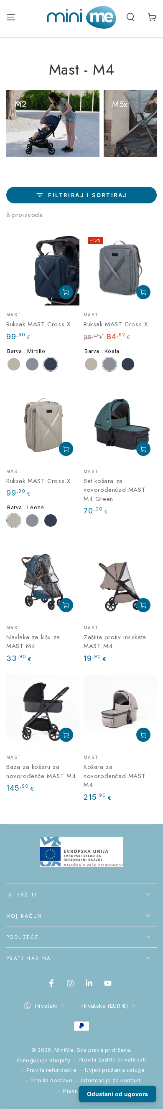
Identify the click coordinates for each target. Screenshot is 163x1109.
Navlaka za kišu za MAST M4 (33, 642)
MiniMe (64, 1050)
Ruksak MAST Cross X (38, 324)
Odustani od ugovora (117, 1094)
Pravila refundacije (51, 1070)
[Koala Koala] (32, 364)
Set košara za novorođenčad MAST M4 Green (114, 489)
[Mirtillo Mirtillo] (50, 364)
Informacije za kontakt (110, 1080)
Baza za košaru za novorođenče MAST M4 (41, 771)
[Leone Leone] (13, 364)
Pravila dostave (51, 1080)
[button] (130, 17)
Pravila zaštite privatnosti (112, 1059)
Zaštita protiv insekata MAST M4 (115, 642)
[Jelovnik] (11, 17)
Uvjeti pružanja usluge (115, 1070)
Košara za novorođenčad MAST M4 (114, 775)
